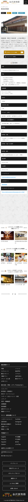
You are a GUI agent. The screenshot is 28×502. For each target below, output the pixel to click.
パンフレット (14, 463)
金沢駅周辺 (21, 13)
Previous (2, 235)
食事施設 (3, 404)
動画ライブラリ (5, 411)
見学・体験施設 (5, 401)
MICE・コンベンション (8, 394)
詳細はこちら (7, 236)
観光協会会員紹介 (6, 424)
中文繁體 (17, 436)
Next (25, 235)
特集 (2, 368)
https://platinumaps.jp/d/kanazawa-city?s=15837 (13, 192)
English (3, 436)
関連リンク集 (5, 429)
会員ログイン (5, 426)
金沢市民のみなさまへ (6, 452)
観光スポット (5, 373)
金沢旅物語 (10, 2)
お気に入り (4, 381)
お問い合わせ (14, 488)
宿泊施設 (3, 406)
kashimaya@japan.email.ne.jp (9, 177)
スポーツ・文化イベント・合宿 (10, 396)
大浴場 (14, 13)
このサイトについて (6, 419)
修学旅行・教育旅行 (6, 391)
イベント (17, 368)
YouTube (17, 419)
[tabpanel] (14, 24)
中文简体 (17, 439)
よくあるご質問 (14, 483)
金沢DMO (4, 421)
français (3, 439)
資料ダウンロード (6, 409)
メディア (3, 399)
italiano (3, 444)
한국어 (17, 441)
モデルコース (5, 371)
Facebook (18, 424)
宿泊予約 (17, 371)
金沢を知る (18, 376)
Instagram (18, 421)
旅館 (8, 13)
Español (3, 441)
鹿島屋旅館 (4, 184)
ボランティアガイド (14, 473)
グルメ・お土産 (5, 378)
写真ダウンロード (14, 468)
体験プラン (4, 376)
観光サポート (19, 378)
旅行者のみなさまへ (6, 455)
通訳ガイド (14, 478)
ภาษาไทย (18, 444)
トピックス (4, 388)
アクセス (17, 373)
